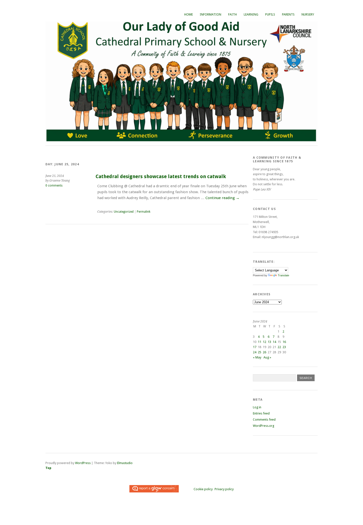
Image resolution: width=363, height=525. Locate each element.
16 (284, 342)
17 (254, 347)
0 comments (53, 185)
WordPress (83, 463)
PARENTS (288, 14)
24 (254, 352)
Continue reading (222, 198)
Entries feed (261, 413)
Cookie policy (203, 489)
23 (284, 347)
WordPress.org (263, 426)
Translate (283, 275)
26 (264, 352)
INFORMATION (210, 14)
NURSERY (308, 14)
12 (264, 342)
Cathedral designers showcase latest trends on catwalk (161, 176)
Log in (257, 407)
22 (279, 347)
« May (257, 357)
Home (188, 14)
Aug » (267, 357)
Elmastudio (125, 463)
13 (269, 342)
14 (274, 342)
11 (259, 342)
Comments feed (264, 419)
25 (259, 352)
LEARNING (251, 14)
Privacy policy (224, 489)
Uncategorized (124, 211)
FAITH (232, 14)
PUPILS (270, 14)
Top (48, 468)
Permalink (143, 211)
